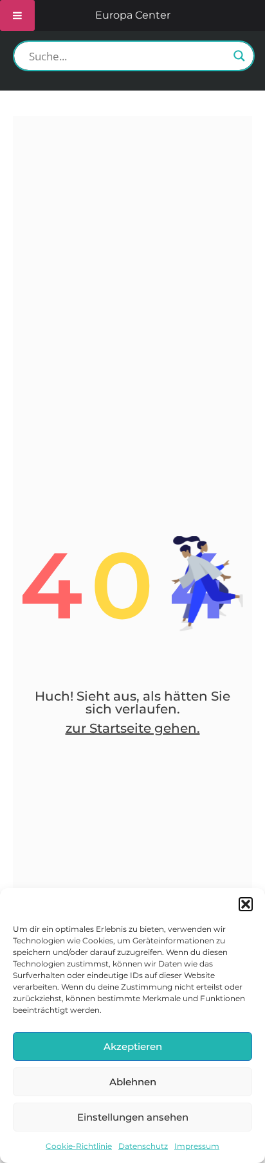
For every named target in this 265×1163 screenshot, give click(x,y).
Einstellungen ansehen (132, 1117)
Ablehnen (132, 1082)
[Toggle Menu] (17, 15)
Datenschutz (143, 1146)
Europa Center (132, 15)
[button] (245, 904)
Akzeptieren (133, 1046)
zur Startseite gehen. (133, 728)
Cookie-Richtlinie (79, 1146)
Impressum (196, 1146)
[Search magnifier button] (239, 56)
